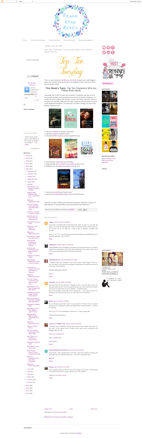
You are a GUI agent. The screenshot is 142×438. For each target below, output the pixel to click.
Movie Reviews (54, 40)
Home (25, 40)
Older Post (94, 409)
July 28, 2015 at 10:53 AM (65, 245)
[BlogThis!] (81, 210)
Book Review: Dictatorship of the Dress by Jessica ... (33, 262)
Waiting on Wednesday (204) (33, 200)
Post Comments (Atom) (60, 412)
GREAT (56, 337)
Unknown (52, 282)
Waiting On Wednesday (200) (33, 364)
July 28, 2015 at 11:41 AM (69, 260)
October (30, 176)
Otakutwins (53, 245)
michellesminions (55, 260)
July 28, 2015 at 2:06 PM (63, 282)
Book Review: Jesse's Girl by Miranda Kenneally (33, 352)
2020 (27, 155)
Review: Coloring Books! (32, 327)
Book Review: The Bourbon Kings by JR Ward (33, 188)
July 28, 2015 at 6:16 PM (76, 350)
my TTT (55, 311)
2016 (27, 166)
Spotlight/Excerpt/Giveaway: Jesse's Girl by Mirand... (33, 294)
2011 (27, 393)
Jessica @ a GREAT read (57, 323)
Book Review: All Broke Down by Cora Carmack (32, 217)
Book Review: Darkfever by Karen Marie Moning (31, 243)
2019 (27, 158)
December (30, 171)
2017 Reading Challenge (32, 84)
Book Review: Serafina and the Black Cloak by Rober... (33, 250)
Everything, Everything (63, 166)
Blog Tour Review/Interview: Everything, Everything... (33, 359)
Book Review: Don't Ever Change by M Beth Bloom (33, 288)
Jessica (32, 87)
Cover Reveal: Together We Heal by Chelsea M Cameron (33, 270)
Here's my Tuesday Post (56, 334)
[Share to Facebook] (84, 210)
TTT (52, 274)
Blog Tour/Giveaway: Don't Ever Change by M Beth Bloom (33, 300)
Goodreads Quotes (35, 148)
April (29, 374)
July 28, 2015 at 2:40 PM (73, 323)
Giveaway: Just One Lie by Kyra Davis (33, 212)
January (30, 382)
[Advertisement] (109, 217)
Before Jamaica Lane (60, 136)
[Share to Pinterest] (86, 210)
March (29, 377)
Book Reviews (69, 40)
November (30, 174)
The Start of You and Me (66, 164)
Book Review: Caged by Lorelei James (33, 237)
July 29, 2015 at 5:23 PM (61, 367)
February (30, 379)
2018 (27, 161)
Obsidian (55, 131)
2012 (27, 390)
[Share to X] (82, 210)
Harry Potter (59, 162)
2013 (27, 388)
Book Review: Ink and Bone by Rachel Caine (32, 337)
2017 (27, 163)
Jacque (51, 222)
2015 (27, 169)
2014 (27, 385)
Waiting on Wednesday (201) (33, 322)
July (28, 184)
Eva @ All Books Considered (58, 350)
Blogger (79, 433)
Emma (51, 301)
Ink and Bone (57, 192)
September (31, 179)
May (28, 371)
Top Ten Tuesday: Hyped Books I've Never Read (33, 332)
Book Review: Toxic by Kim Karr (33, 347)
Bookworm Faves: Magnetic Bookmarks (32, 227)
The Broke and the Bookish (69, 80)
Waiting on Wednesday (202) (33, 275)
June (29, 369)
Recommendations (86, 40)
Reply (50, 239)
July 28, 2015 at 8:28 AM (62, 222)
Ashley (51, 367)
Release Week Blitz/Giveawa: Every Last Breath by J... (33, 195)
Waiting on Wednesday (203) (33, 232)
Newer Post (48, 409)
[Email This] (79, 210)
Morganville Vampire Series (64, 194)
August (29, 182)
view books (37, 99)
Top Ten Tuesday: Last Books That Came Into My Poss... (32, 281)
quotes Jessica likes (31, 133)
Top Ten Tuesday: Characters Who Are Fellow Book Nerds (32, 207)
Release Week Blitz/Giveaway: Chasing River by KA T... (33, 317)
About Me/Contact (38, 40)
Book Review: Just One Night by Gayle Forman (32, 310)
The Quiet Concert (60, 375)
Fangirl (55, 134)
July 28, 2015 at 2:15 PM (61, 301)
